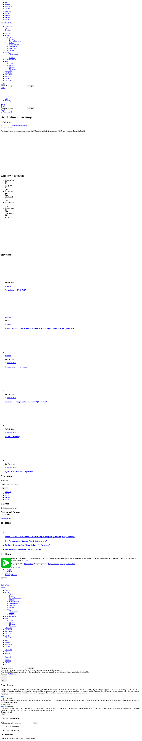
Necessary (6, 697)
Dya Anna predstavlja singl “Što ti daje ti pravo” (26, 541)
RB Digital (8, 74)
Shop (6, 61)
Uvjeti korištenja (53, 564)
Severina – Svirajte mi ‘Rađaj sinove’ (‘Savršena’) (26, 402)
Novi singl (12, 48)
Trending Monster (11, 575)
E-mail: (3, 484)
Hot (6, 28)
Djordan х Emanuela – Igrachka (19, 471)
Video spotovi (13, 54)
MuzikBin (8, 571)
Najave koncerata (15, 41)
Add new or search (7, 723)
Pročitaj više (12, 674)
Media (7, 52)
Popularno (8, 26)
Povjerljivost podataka (67, 564)
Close (3, 587)
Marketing (8, 6)
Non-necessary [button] (6, 704)
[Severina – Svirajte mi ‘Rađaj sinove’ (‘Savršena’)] (73, 381)
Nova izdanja (13, 46)
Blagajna (12, 67)
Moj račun (12, 69)
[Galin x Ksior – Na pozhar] (73, 342)
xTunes (7, 573)
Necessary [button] (4, 695)
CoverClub (8, 71)
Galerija (11, 50)
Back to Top (5, 585)
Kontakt (7, 8)
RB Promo (8, 76)
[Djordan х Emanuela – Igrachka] (73, 451)
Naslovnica (8, 33)
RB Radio (8, 73)
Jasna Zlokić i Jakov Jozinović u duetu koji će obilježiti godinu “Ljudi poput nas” (40, 328)
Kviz (6, 2)
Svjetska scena (14, 45)
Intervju (11, 39)
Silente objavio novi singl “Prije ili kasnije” (23, 549)
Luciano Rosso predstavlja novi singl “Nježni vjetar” (27, 545)
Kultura (11, 43)
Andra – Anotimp (12, 437)
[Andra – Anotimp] (73, 416)
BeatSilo (8, 569)
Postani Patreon (6, 518)
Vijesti (7, 35)
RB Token (8, 80)
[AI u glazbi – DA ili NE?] (73, 269)
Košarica (12, 65)
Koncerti (12, 58)
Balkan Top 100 (10, 60)
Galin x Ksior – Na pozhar (16, 367)
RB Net (7, 78)
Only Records (15, 567)
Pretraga (30, 86)
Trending (8, 30)
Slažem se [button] (4, 674)
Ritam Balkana (28, 564)
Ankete (7, 4)
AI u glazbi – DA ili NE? (15, 290)
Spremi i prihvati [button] (6, 712)
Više (26, 560)
